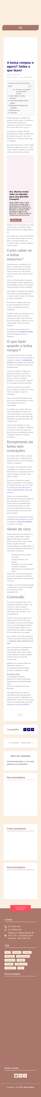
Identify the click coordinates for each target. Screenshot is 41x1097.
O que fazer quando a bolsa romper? (19, 102)
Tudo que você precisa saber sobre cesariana (19, 1030)
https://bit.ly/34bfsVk (22, 704)
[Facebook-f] (25, 1076)
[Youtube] (16, 1076)
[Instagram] (20, 1076)
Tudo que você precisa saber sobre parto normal (13, 801)
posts (20, 715)
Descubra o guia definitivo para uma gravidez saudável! (23, 91)
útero (22, 296)
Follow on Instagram (21, 908)
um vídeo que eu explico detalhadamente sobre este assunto (19, 490)
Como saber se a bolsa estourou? (17, 97)
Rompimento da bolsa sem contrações (18, 107)
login (27, 761)
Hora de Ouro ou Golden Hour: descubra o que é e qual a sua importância (17, 1059)
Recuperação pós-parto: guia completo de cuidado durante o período (27, 886)
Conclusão (13, 113)
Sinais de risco (15, 110)
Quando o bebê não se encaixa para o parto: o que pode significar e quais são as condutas (27, 800)
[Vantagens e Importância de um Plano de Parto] (20, 14)
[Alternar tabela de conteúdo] (29, 87)
